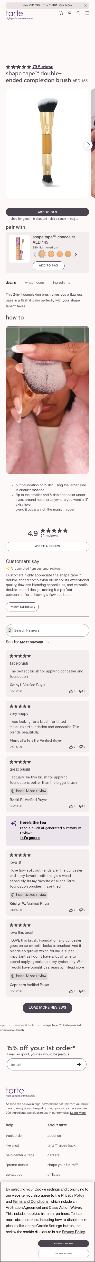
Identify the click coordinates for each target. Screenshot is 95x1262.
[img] (8, 67)
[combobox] (47, 642)
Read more (75, 967)
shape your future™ (63, 1165)
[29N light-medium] (42, 254)
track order (14, 1136)
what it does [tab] (34, 282)
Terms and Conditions (30, 1201)
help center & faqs (20, 1155)
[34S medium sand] (51, 254)
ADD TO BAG (48, 265)
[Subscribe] (78, 1065)
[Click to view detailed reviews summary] (22, 606)
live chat (12, 1145)
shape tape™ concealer (54, 237)
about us (54, 1136)
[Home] (20, 1092)
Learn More (78, 1113)
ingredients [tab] (61, 282)
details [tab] (11, 282)
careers (53, 1155)
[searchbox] (51, 630)
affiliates (54, 1174)
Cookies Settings (63, 1253)
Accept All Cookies (63, 1243)
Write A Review (47, 546)
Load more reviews (47, 1007)
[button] (61, 15)
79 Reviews (42, 67)
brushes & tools (24, 1025)
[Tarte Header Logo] (20, 15)
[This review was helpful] (71, 691)
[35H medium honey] (60, 254)
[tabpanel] (47, 299)
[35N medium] (68, 254)
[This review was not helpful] (80, 691)
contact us (14, 1174)
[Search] (78, 15)
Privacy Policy (72, 1195)
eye (2, 1025)
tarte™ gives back (62, 1145)
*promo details (17, 1165)
